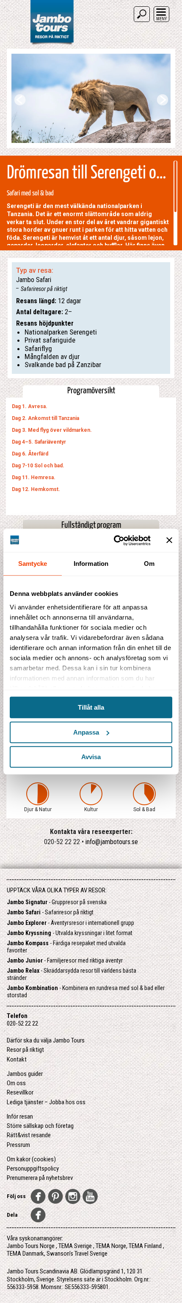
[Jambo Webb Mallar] (52, 44)
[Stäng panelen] (169, 540)
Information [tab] (91, 563)
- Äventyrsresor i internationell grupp (70, 922)
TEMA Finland (145, 1246)
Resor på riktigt (25, 1049)
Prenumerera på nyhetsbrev (40, 1178)
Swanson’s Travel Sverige (77, 1253)
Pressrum (18, 1145)
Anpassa (86, 732)
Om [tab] (149, 563)
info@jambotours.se (111, 842)
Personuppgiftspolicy (33, 1168)
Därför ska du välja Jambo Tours (46, 1040)
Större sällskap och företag (40, 1126)
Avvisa (91, 756)
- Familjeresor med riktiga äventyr (65, 960)
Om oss (16, 1083)
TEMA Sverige (75, 1246)
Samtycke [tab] (32, 563)
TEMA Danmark (25, 1253)
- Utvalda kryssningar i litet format (69, 933)
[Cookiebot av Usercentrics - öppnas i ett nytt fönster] (114, 540)
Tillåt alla (91, 707)
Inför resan (20, 1116)
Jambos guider (25, 1074)
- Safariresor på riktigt (50, 912)
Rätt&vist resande (29, 1135)
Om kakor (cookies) (31, 1159)
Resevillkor (20, 1092)
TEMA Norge (111, 1246)
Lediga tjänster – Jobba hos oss (46, 1102)
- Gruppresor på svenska (57, 902)
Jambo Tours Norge (31, 1246)
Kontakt (17, 1059)
